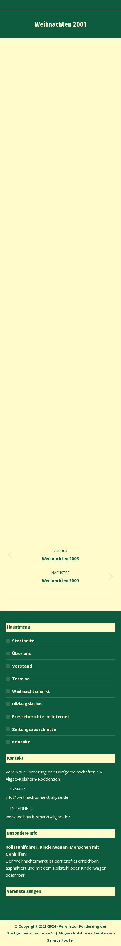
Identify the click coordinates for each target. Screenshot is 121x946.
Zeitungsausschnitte (34, 729)
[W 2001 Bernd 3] (60, 446)
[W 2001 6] (60, 253)
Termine (21, 678)
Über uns (21, 653)
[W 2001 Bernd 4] (60, 136)
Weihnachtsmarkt (31, 691)
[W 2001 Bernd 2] (60, 329)
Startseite (23, 640)
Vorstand (22, 666)
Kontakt (21, 742)
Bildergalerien (27, 704)
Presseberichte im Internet (41, 716)
